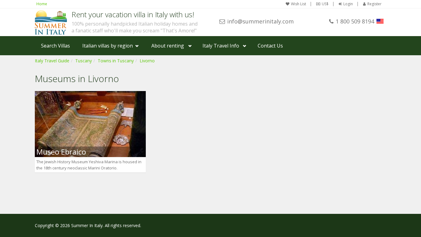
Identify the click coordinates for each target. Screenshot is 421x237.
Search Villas (55, 45)
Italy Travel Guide (52, 61)
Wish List (298, 4)
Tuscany (83, 61)
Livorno (147, 61)
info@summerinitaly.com (260, 21)
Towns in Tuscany (116, 61)
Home (41, 3)
